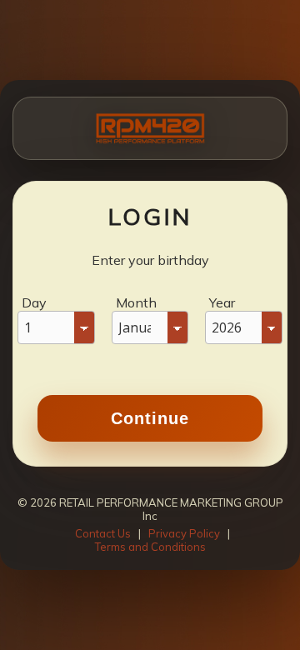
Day (34, 302)
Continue (150, 418)
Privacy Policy (184, 533)
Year (222, 302)
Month (136, 302)
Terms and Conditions (150, 546)
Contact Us (103, 533)
